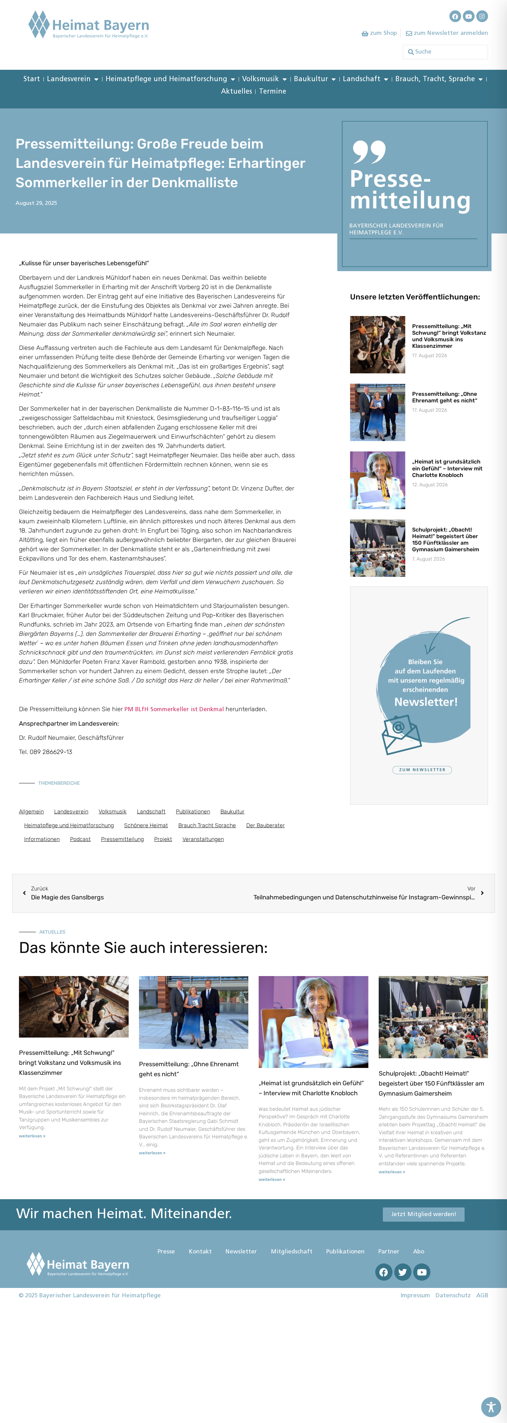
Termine (272, 91)
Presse (166, 1252)
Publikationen (193, 811)
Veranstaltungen (203, 839)
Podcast (80, 839)
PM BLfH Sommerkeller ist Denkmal (174, 710)
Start (31, 79)
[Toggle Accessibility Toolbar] (491, 1407)
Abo (418, 1252)
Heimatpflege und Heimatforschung (166, 79)
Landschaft (361, 79)
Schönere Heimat (146, 825)
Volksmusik (260, 79)
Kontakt (200, 1252)
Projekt (163, 839)
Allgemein (31, 811)
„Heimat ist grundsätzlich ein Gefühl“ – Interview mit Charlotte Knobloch (447, 468)
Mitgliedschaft (291, 1252)
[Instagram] (482, 16)
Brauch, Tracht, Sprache (435, 79)
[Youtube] (469, 16)
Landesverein (69, 79)
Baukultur (311, 79)
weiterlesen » (32, 1136)
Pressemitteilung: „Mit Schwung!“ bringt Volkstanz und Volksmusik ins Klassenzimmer (449, 336)
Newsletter (241, 1252)
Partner (388, 1252)
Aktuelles (236, 91)
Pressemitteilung (122, 839)
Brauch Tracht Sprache (207, 825)
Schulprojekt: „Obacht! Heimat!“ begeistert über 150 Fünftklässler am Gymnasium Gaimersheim (445, 539)
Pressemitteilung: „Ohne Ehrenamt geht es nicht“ (444, 397)
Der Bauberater (265, 825)
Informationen (42, 839)
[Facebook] (455, 16)
